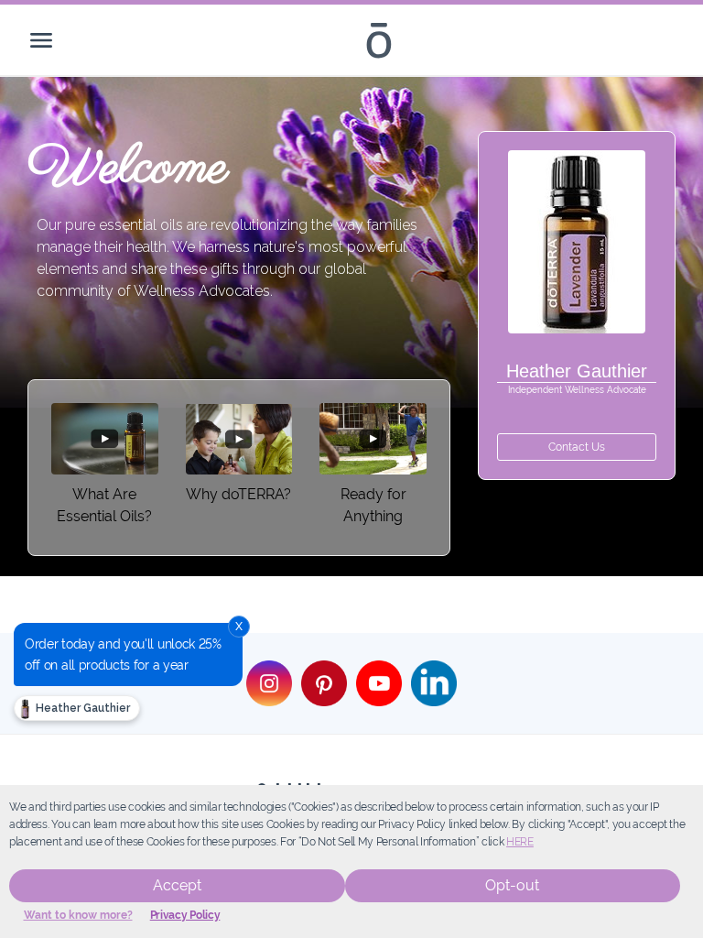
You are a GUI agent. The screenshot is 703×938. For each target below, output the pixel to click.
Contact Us (576, 447)
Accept (177, 885)
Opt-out (512, 885)
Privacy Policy (185, 915)
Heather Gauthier (81, 708)
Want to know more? (78, 915)
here (520, 841)
